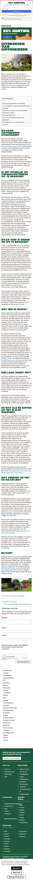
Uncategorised (8, 733)
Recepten (6, 725)
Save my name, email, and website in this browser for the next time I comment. (15, 647)
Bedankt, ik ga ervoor (16, 11)
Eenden (22, 810)
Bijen (21, 805)
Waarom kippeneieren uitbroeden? (13, 103)
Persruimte (8, 774)
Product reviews (9, 720)
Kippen (21, 596)
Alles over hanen (10, 512)
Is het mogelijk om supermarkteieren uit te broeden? (16, 107)
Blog (6, 808)
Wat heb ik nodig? (8, 113)
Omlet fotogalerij (7, 812)
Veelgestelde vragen (23, 775)
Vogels (5, 735)
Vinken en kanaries (22, 835)
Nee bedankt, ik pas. (16, 13)
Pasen (5, 715)
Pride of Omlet (8, 718)
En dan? (4, 124)
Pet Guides (7, 825)
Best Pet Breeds (21, 798)
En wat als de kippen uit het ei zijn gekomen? (13, 119)
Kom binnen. (19, 858)
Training (6, 730)
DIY (4, 680)
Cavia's (5, 673)
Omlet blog (6, 26)
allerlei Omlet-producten (13, 568)
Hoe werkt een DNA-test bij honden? (17, 604)
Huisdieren (7, 693)
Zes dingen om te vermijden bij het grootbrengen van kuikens (16, 471)
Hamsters (6, 688)
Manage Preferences (16, 877)
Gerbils (5, 685)
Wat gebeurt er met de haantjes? (13, 122)
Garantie (23, 786)
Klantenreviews (10, 771)
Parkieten (6, 713)
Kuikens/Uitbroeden (10, 708)
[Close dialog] (30, 2)
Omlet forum (9, 806)
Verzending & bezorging (24, 780)
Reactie (5, 618)
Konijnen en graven (10, 602)
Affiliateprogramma (10, 818)
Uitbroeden (23, 831)
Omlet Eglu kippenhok (9, 570)
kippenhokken (8, 703)
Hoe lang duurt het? (8, 115)
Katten (5, 695)
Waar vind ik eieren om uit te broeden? (14, 110)
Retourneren (24, 784)
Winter (5, 738)
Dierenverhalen (8, 678)
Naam (4, 628)
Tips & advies (8, 728)
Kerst (5, 698)
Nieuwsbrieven (8, 710)
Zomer (5, 740)
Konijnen (6, 705)
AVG (6, 776)
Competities (7, 675)
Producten (7, 723)
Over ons (7, 769)
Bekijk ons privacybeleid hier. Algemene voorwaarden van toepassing (18, 15)
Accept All (16, 868)
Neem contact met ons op (24, 770)
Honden (6, 690)
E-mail (4, 635)
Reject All (16, 872)
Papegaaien (23, 822)
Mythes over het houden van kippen (16, 145)
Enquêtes (6, 683)
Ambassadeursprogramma (13, 803)
